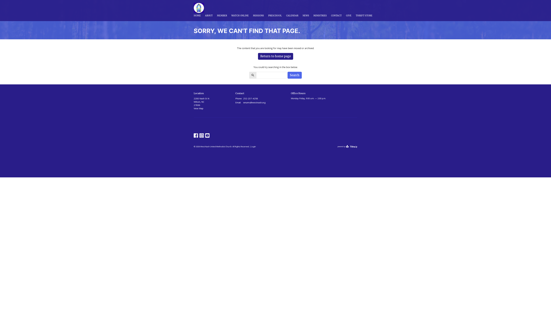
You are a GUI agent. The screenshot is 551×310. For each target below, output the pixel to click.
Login (253, 146)
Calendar (292, 15)
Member (222, 15)
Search (294, 75)
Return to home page (275, 56)
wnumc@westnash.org (254, 102)
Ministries (320, 15)
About (209, 15)
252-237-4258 (250, 98)
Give (348, 15)
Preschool (275, 15)
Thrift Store (364, 15)
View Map (198, 108)
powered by (345, 149)
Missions (258, 15)
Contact (336, 15)
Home (197, 15)
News (306, 15)
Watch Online (240, 15)
